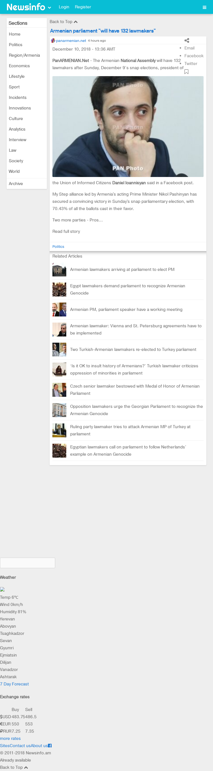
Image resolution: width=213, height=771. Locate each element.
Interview (17, 140)
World (14, 171)
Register (83, 7)
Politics (15, 45)
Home (15, 34)
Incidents (18, 97)
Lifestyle (17, 76)
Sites (5, 745)
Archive (16, 183)
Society (16, 161)
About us (39, 745)
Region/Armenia (24, 55)
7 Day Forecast (14, 684)
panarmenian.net (71, 40)
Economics (19, 66)
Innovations (20, 108)
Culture (16, 118)
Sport (14, 87)
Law (12, 150)
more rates (10, 738)
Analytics (17, 129)
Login (64, 7)
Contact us (20, 745)
